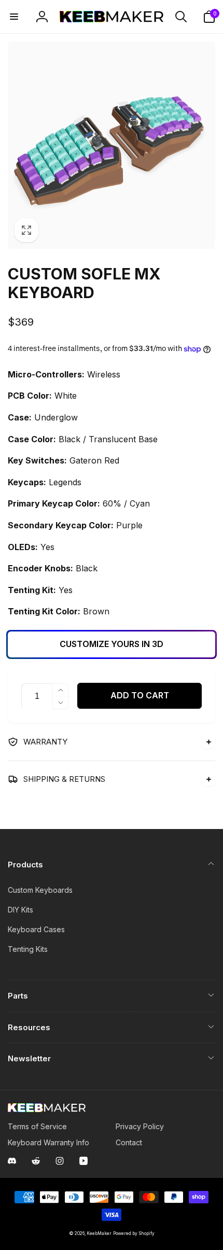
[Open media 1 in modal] (111, 145)
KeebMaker (99, 1233)
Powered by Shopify (134, 1233)
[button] (14, 16)
